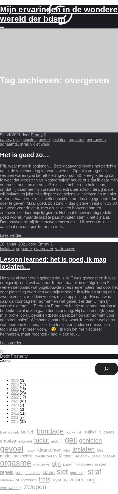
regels (6, 472)
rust (19, 472)
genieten (28, 139)
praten (100, 464)
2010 (15, 422)
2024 (15, 389)
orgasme (77, 139)
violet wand (40, 144)
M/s (100, 450)
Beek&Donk (9, 432)
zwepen (35, 486)
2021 (15, 401)
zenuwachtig (11, 488)
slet (62, 471)
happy (30, 450)
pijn (56, 463)
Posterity (19, 356)
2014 (15, 409)
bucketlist (73, 432)
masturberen (46, 456)
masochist (23, 455)
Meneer (66, 455)
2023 (15, 393)
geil (16, 139)
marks (6, 455)
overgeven (96, 139)
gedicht (57, 441)
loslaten (59, 139)
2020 (15, 405)
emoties (8, 441)
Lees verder (10, 235)
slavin (49, 472)
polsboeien (84, 464)
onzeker (109, 456)
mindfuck (82, 456)
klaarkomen (49, 450)
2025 (15, 385)
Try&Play (59, 480)
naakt (96, 456)
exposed (25, 441)
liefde (66, 450)
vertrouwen (65, 248)
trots (44, 479)
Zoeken (5, 361)
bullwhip (92, 432)
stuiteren (7, 480)
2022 (15, 397)
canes (5, 139)
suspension (26, 480)
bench (28, 432)
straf (24, 144)
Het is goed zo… (24, 155)
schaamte (9, 144)
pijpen (68, 464)
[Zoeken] (106, 369)
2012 (15, 413)
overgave (41, 464)
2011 (14, 417)
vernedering (82, 480)
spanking (78, 472)
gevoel (44, 139)
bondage (50, 431)
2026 (15, 381)
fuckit (41, 440)
